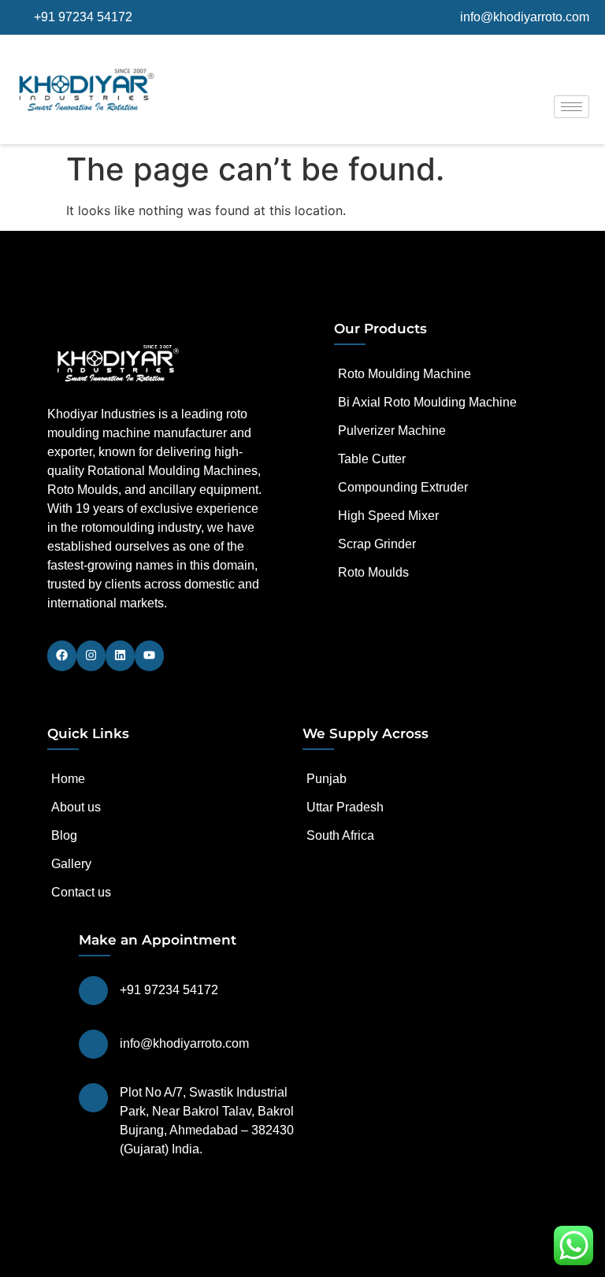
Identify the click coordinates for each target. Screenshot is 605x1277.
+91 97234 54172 (169, 990)
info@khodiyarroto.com (184, 1043)
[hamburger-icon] (571, 106)
